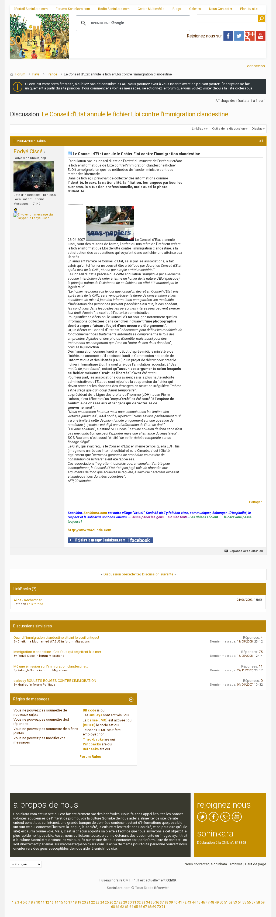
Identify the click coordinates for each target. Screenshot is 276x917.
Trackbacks (93, 739)
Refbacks (91, 749)
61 (117, 907)
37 (162, 902)
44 (194, 902)
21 (88, 902)
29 (125, 902)
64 (131, 907)
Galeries (195, 9)
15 (61, 902)
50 (221, 902)
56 (249, 902)
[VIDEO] (89, 725)
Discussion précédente (122, 574)
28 (120, 902)
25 (107, 902)
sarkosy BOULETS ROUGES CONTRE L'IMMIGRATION (54, 681)
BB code (89, 710)
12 (47, 902)
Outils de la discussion (228, 128)
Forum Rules (90, 757)
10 (38, 902)
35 (152, 902)
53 (235, 902)
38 (166, 902)
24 (102, 902)
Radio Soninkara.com (114, 9)
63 (127, 907)
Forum (20, 74)
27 (116, 902)
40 (175, 902)
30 (130, 902)
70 (159, 907)
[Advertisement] (168, 54)
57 (253, 902)
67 (145, 907)
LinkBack (198, 128)
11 (42, 902)
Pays (36, 74)
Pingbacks (92, 744)
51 (226, 902)
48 (212, 902)
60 (113, 907)
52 (230, 902)
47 (207, 902)
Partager (255, 502)
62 (122, 907)
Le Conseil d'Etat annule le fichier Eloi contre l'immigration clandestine (135, 114)
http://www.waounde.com (89, 530)
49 (217, 902)
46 (203, 902)
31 (134, 902)
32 (139, 902)
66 (140, 907)
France (52, 74)
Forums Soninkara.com (73, 9)
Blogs (176, 9)
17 (70, 902)
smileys (95, 715)
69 (154, 907)
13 (52, 902)
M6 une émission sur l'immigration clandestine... (50, 666)
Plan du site (248, 9)
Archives (236, 864)
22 (93, 902)
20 (84, 902)
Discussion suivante (157, 574)
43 (189, 902)
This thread (35, 604)
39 (171, 902)
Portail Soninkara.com (31, 9)
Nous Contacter (220, 9)
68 (149, 907)
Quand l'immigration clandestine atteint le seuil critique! (56, 637)
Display (257, 128)
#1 (261, 141)
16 (65, 902)
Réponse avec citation (246, 551)
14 (56, 902)
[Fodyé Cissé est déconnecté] (33, 176)
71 (163, 907)
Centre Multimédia (151, 9)
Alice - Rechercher (28, 600)
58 (258, 902)
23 (97, 902)
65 (136, 907)
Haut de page (255, 864)
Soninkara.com (95, 513)
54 (240, 902)
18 (75, 902)
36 (157, 902)
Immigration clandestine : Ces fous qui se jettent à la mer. (57, 652)
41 (180, 902)
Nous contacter (197, 864)
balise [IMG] (97, 720)
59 (262, 902)
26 (111, 902)
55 (244, 902)
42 (185, 902)
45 (198, 902)
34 (148, 902)
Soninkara (219, 864)
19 (79, 902)
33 (143, 902)
